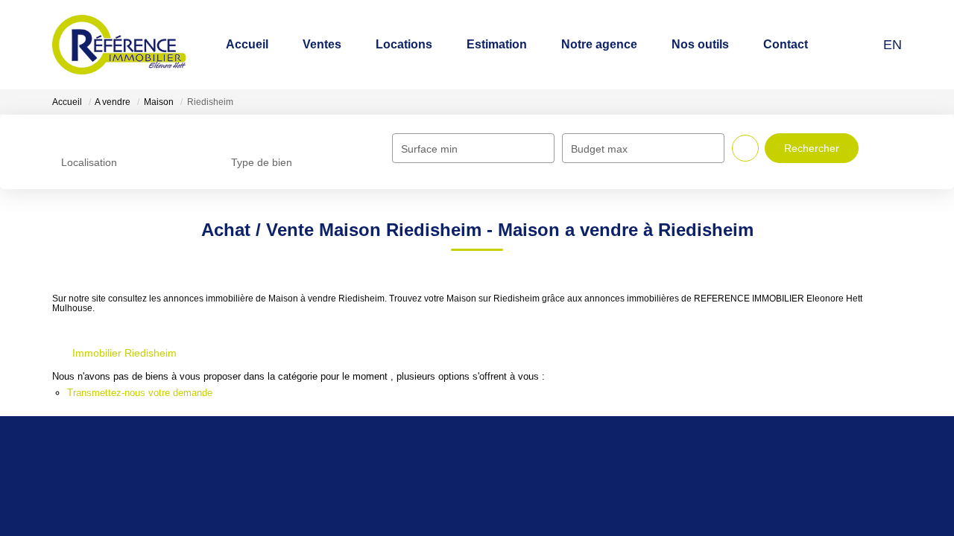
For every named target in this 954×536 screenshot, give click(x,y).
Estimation (566, 44)
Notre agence (648, 44)
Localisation (89, 162)
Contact (794, 44)
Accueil (374, 44)
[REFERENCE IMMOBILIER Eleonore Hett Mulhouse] (126, 44)
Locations (493, 44)
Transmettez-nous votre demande (139, 392)
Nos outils (728, 44)
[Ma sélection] (844, 44)
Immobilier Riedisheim (124, 353)
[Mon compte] (863, 44)
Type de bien (261, 162)
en (892, 44)
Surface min (429, 149)
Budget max (599, 149)
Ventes (430, 44)
